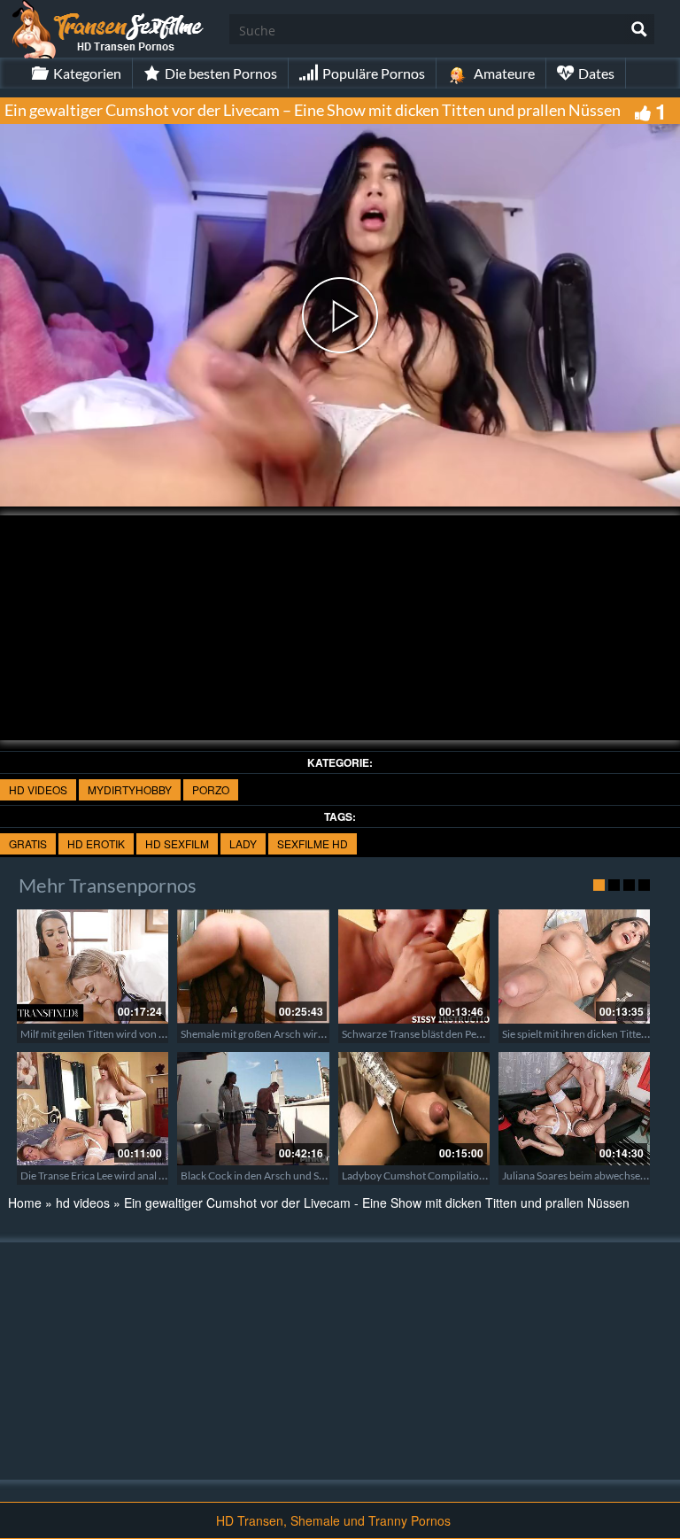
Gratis (28, 843)
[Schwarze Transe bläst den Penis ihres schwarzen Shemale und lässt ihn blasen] (414, 966)
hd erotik (96, 843)
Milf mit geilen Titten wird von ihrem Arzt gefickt (130, 1033)
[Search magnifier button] (639, 29)
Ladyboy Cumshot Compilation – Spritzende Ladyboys (466, 1175)
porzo (210, 789)
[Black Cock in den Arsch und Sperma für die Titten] (252, 1108)
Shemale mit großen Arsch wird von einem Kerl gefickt (304, 1033)
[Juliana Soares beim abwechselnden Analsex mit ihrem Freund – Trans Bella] (574, 1108)
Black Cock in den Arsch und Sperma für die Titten (295, 1175)
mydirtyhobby (130, 789)
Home (25, 1202)
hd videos (38, 789)
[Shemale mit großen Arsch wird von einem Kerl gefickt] (252, 966)
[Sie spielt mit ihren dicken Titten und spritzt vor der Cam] (574, 966)
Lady (243, 843)
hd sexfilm (177, 843)
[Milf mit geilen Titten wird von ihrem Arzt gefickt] (92, 966)
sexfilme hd (312, 843)
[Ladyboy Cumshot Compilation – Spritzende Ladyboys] (414, 1108)
